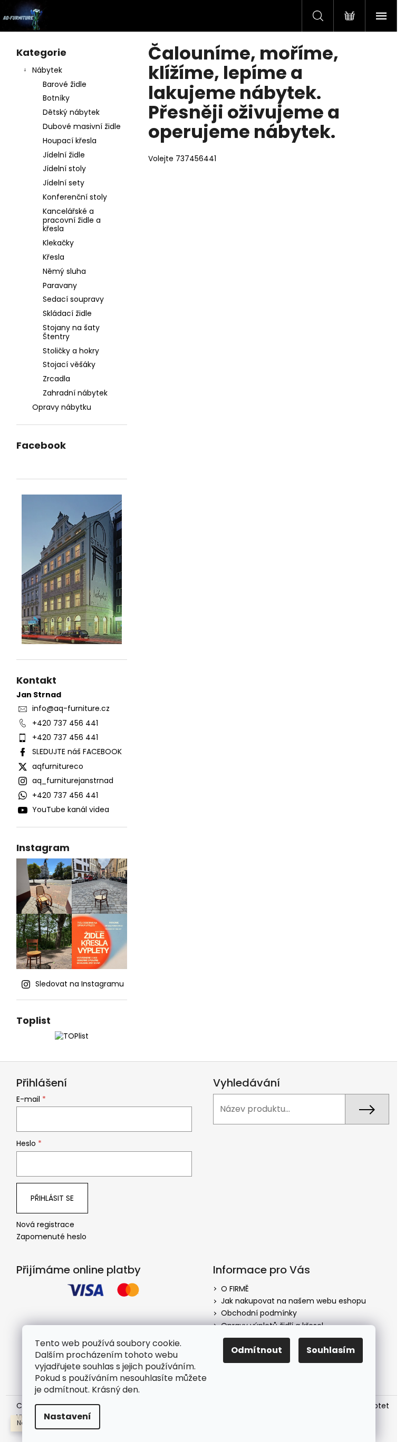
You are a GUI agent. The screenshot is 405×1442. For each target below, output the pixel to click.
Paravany (60, 285)
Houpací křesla (70, 140)
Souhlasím (330, 1350)
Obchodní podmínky (259, 1313)
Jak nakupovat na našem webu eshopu (293, 1301)
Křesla (53, 257)
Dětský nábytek (71, 112)
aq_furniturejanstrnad (72, 780)
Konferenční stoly (75, 197)
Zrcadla (56, 378)
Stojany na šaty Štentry (71, 332)
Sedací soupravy (73, 299)
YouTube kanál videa (70, 809)
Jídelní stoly (64, 168)
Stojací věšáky (69, 364)
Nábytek (47, 70)
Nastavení (67, 1416)
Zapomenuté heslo (51, 1237)
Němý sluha (64, 271)
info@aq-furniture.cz (71, 708)
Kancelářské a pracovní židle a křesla (72, 220)
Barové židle (64, 84)
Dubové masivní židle (82, 126)
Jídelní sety (63, 182)
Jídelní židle (64, 155)
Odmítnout (256, 1350)
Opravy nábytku (61, 407)
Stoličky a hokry (71, 350)
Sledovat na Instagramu (79, 984)
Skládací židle (67, 313)
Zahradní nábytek (75, 393)
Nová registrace (45, 1225)
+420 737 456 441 (65, 723)
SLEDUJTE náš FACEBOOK (77, 751)
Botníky (56, 98)
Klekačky (58, 243)
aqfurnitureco (57, 766)
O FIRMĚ (235, 1288)
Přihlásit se (52, 1198)
